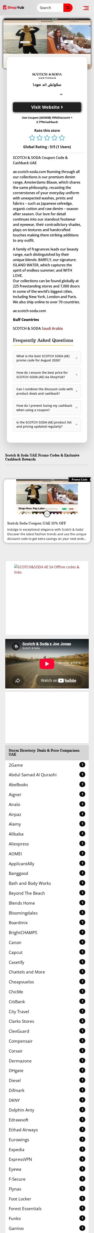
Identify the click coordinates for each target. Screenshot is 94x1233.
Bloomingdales (46, 913)
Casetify (46, 962)
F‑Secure (46, 1179)
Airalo (46, 804)
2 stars (39, 138)
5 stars (62, 138)
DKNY (46, 1100)
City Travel (46, 1011)
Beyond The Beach (46, 893)
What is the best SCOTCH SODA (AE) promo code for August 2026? (47, 358)
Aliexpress (46, 844)
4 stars (54, 138)
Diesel (46, 1080)
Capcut (46, 952)
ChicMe (46, 992)
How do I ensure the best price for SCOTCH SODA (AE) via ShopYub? (47, 374)
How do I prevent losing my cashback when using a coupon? (47, 407)
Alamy (46, 824)
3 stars (47, 138)
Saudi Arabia (52, 328)
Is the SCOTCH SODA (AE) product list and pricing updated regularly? (47, 424)
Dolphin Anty (46, 1110)
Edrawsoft (46, 1120)
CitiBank (46, 1002)
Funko (46, 1218)
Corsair (46, 1051)
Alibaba (46, 834)
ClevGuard (46, 1031)
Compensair (46, 1041)
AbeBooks (46, 785)
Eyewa (46, 1169)
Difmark (46, 1090)
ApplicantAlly (46, 864)
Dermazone (46, 1061)
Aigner (46, 794)
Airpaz (46, 814)
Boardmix (46, 923)
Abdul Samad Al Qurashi (46, 775)
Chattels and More (46, 972)
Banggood (46, 873)
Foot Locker (46, 1199)
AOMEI (46, 854)
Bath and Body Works (46, 883)
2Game (46, 765)
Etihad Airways (46, 1130)
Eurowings (46, 1140)
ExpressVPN (46, 1159)
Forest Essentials (46, 1208)
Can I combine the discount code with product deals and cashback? (47, 391)
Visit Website (46, 107)
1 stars (32, 138)
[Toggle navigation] (86, 8)
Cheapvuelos (46, 982)
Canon (46, 942)
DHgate (46, 1070)
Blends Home (46, 903)
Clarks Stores (46, 1021)
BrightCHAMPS (46, 932)
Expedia (46, 1149)
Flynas (46, 1189)
